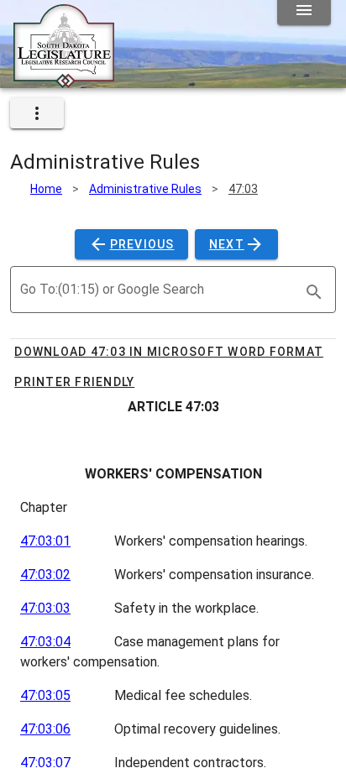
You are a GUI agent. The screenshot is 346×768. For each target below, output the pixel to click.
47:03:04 (45, 642)
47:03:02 (45, 575)
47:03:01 (45, 541)
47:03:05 (45, 695)
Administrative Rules (145, 189)
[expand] (37, 113)
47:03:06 (45, 729)
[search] (314, 292)
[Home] (63, 81)
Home (46, 189)
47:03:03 (45, 608)
